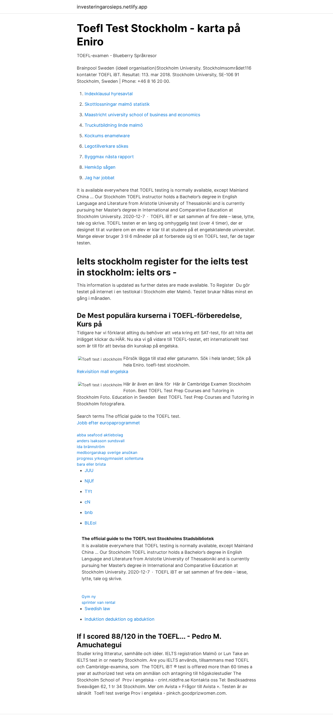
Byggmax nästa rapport (109, 156)
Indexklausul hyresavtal (109, 93)
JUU (89, 470)
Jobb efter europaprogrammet (108, 422)
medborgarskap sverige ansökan (107, 452)
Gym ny (89, 596)
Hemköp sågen (100, 167)
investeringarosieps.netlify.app (112, 6)
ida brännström (91, 446)
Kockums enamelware (107, 135)
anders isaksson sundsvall (101, 440)
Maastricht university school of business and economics (142, 114)
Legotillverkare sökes (106, 146)
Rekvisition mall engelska (102, 371)
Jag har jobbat (100, 177)
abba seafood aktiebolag (100, 434)
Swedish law (97, 608)
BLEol (90, 522)
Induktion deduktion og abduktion (120, 619)
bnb (89, 512)
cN (87, 501)
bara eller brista (91, 464)
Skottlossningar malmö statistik (117, 104)
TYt (88, 491)
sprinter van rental (98, 602)
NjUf (89, 480)
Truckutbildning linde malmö (114, 125)
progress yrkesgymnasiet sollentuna (110, 458)
